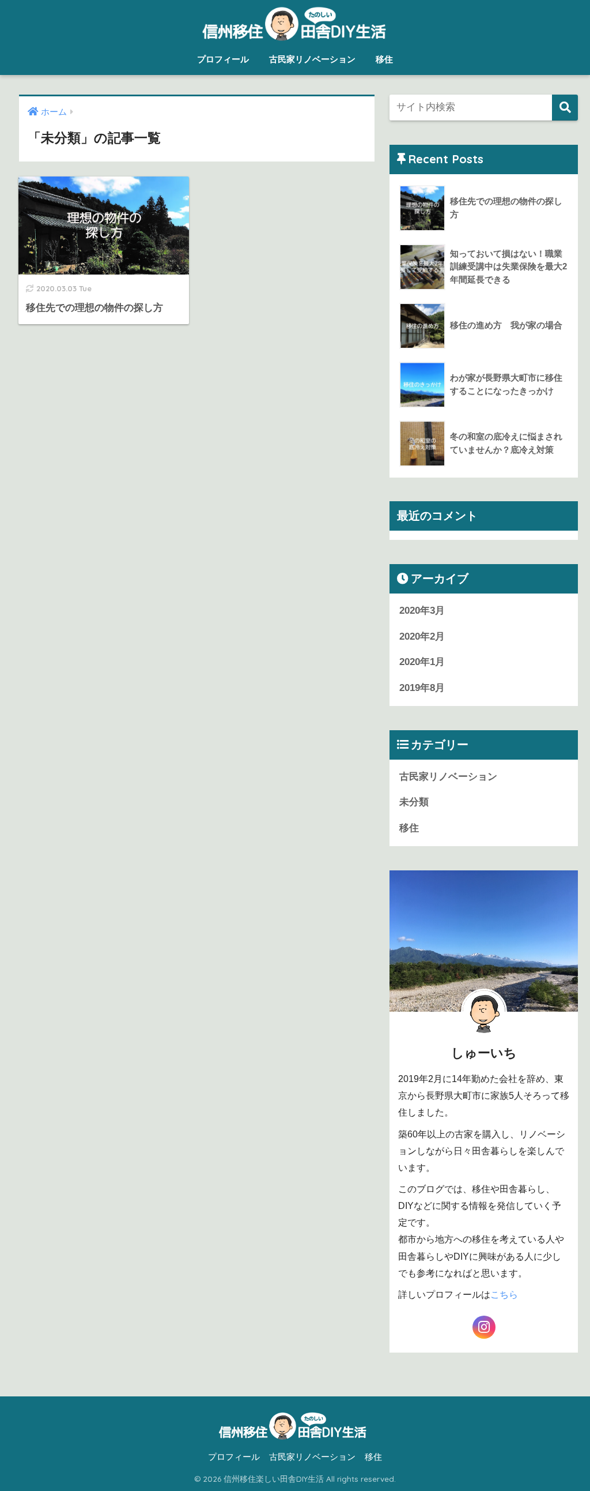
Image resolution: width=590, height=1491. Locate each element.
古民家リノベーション (312, 59)
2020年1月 (422, 661)
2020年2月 (422, 636)
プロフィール (223, 59)
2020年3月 (422, 610)
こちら (504, 1295)
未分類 (414, 802)
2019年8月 (422, 687)
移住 (384, 59)
